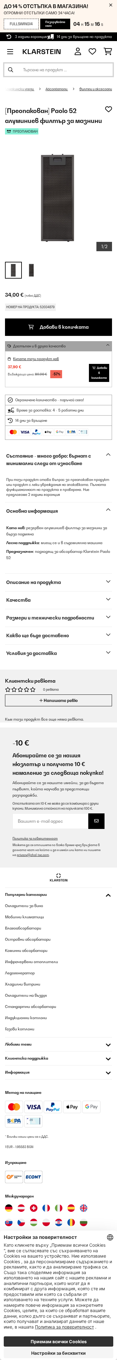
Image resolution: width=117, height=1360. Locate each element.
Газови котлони (19, 1029)
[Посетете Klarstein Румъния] (71, 1222)
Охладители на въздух (26, 995)
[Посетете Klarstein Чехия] (21, 1222)
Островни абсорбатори (28, 939)
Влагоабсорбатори (23, 928)
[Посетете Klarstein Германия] (8, 1208)
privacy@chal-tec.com (33, 855)
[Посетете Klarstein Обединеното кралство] (83, 1208)
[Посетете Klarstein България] (83, 1222)
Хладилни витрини (22, 984)
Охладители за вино (24, 905)
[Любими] (92, 51)
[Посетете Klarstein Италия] (58, 1208)
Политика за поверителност (35, 838)
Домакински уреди (19, 89)
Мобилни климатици (24, 917)
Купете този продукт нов (36, 359)
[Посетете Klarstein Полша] (46, 1222)
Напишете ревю (60, 700)
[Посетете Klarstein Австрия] (21, 1208)
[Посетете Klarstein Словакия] (8, 1222)
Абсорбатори (57, 89)
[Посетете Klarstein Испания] (71, 1208)
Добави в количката (64, 327)
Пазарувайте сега (55, 23)
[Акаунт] (78, 51)
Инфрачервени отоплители (31, 961)
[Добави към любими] (108, 109)
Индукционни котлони (26, 1017)
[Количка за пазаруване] (108, 51)
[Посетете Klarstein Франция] (46, 1208)
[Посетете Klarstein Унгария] (33, 1222)
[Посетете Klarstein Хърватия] (58, 1222)
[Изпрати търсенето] (10, 69)
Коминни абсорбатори (26, 950)
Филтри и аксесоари (95, 89)
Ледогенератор (20, 973)
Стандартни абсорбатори (30, 1006)
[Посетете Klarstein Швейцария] (33, 1208)
